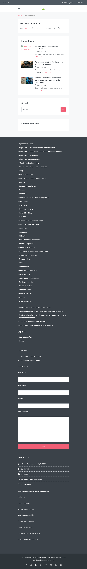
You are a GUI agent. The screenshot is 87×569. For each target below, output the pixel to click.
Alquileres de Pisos (25, 527)
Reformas (21, 497)
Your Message (23, 412)
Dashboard (23, 201)
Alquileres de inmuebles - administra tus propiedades (40, 151)
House (21, 341)
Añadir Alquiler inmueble (29, 163)
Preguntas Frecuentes (28, 255)
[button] (6, 2)
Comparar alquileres (27, 186)
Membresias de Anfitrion (29, 224)
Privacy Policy (24, 259)
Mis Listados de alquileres (29, 240)
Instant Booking (25, 213)
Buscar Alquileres (26, 175)
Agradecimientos (26, 144)
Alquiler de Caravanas (26, 521)
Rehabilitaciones (24, 503)
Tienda (22, 297)
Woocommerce (25, 301)
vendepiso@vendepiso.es (30, 360)
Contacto (23, 194)
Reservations (24, 274)
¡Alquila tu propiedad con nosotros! (33, 322)
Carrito (22, 182)
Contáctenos (23, 366)
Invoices (22, 217)
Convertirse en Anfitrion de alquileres (34, 198)
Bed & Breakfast (25, 337)
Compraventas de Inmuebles (29, 533)
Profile (21, 263)
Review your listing (27, 282)
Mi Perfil (22, 236)
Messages (23, 228)
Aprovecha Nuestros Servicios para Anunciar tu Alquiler (49, 63)
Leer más (38, 56)
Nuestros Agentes (26, 244)
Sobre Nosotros (25, 294)
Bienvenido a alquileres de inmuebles (34, 167)
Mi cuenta (23, 232)
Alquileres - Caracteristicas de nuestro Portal (37, 148)
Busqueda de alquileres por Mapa (32, 178)
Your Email (22, 385)
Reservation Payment (28, 270)
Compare (23, 190)
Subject (21, 399)
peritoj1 (26, 28)
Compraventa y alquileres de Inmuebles (46, 47)
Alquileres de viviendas (28, 155)
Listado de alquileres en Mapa (31, 221)
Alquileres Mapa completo (29, 159)
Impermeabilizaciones (26, 509)
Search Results (25, 290)
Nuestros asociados (27, 247)
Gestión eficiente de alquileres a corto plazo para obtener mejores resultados (48, 80)
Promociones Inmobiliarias (28, 539)
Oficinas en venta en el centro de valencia (36, 325)
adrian (51, 51)
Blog (21, 171)
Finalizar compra (26, 209)
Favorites (23, 205)
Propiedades (24, 267)
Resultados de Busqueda (29, 278)
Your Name (22, 372)
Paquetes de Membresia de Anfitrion (33, 251)
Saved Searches (25, 286)
